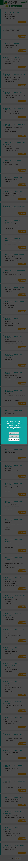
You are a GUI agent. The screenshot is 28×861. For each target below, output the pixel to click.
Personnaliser (14, 436)
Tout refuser (14, 433)
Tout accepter (14, 439)
